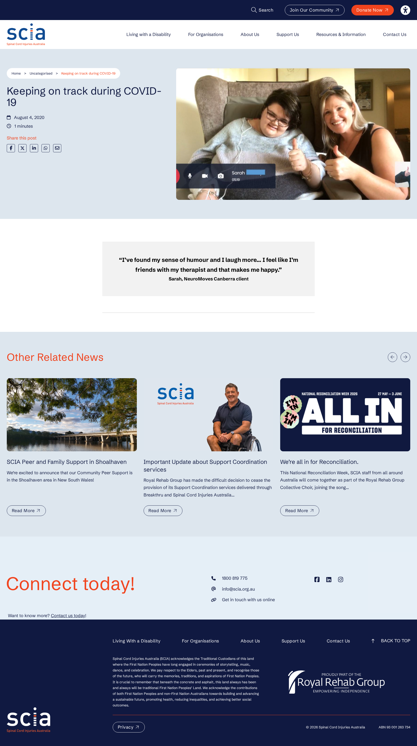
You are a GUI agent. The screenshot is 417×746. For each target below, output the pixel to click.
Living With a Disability (136, 641)
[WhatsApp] (46, 148)
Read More (23, 510)
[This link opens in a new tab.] (317, 580)
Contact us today (68, 615)
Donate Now (369, 10)
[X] (22, 148)
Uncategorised (41, 73)
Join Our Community (312, 10)
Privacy (126, 727)
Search (266, 10)
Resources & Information (341, 34)
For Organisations (205, 34)
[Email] (57, 148)
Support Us (288, 34)
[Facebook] (11, 148)
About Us (250, 34)
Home (16, 73)
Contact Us (394, 34)
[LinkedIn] (34, 148)
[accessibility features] (405, 10)
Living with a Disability (148, 34)
